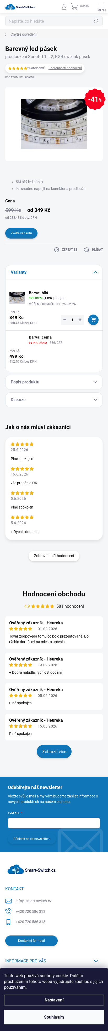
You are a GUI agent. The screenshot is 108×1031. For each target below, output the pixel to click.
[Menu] (101, 6)
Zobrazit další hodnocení (54, 556)
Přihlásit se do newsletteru (32, 839)
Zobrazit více (54, 751)
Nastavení (54, 1000)
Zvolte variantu (21, 233)
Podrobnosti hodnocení (65, 68)
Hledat (96, 21)
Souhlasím (54, 1017)
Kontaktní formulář (31, 941)
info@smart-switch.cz (34, 901)
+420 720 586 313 (30, 911)
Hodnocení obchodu (54, 594)
